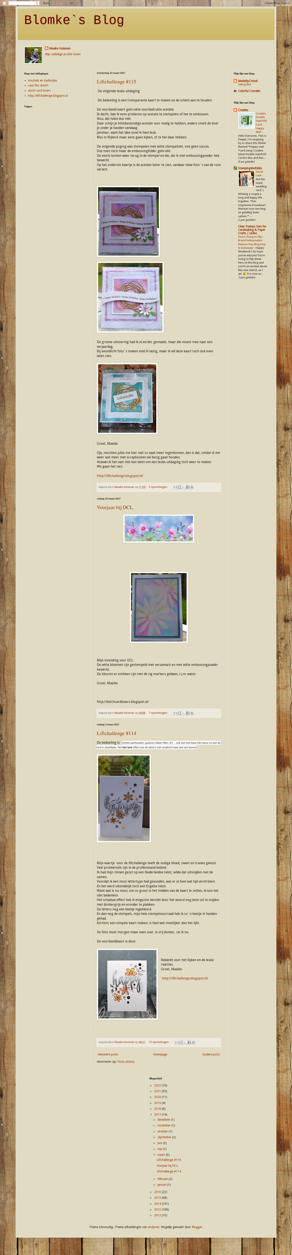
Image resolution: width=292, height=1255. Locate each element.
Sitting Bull (244, 84)
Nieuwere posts (108, 1054)
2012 (158, 1215)
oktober (163, 1131)
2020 (158, 1097)
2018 (158, 1108)
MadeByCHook (248, 81)
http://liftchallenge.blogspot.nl (48, 95)
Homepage (160, 1054)
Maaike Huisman (60, 48)
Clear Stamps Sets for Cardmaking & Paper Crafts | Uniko (252, 230)
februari (163, 1179)
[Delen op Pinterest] (192, 487)
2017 (158, 1114)
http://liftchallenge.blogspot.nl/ (120, 476)
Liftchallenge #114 (116, 733)
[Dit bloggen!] (179, 487)
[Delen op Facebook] (188, 487)
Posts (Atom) (125, 1061)
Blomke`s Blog (74, 20)
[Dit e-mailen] (175, 487)
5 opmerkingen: (158, 487)
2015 (158, 1197)
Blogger (197, 1227)
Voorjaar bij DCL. (115, 507)
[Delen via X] (183, 487)
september (165, 1137)
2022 (158, 1085)
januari (162, 1184)
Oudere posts (211, 1054)
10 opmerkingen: (159, 1042)
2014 (158, 1203)
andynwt (153, 1227)
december (164, 1119)
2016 (158, 1192)
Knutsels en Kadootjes (42, 80)
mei (160, 1149)
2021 (158, 1091)
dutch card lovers (39, 90)
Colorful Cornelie (249, 91)
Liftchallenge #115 (116, 81)
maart (162, 1154)
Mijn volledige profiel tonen (63, 54)
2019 (158, 1103)
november (164, 1125)
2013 (158, 1209)
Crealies (243, 110)
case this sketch (38, 85)
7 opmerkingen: (158, 712)
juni (160, 1143)
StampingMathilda (250, 168)
